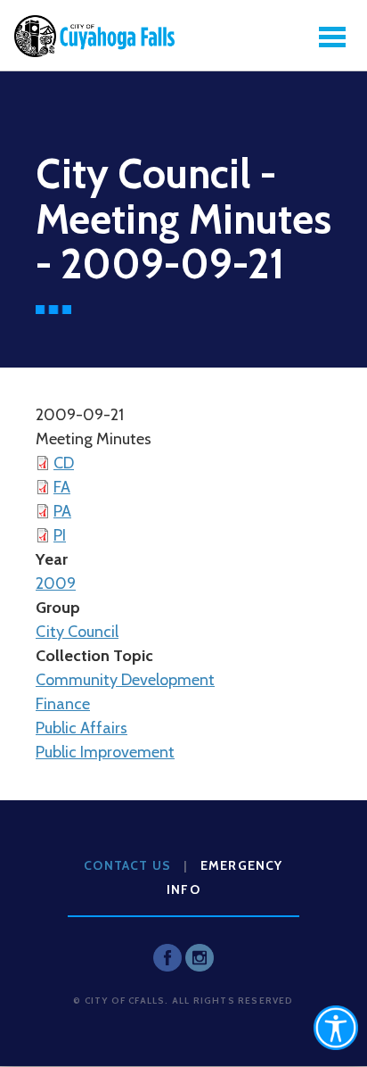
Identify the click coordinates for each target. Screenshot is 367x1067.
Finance (63, 704)
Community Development (125, 680)
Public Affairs (81, 728)
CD (63, 463)
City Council (77, 631)
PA (62, 511)
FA (61, 487)
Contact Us (127, 865)
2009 (56, 583)
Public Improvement (105, 752)
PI (59, 535)
